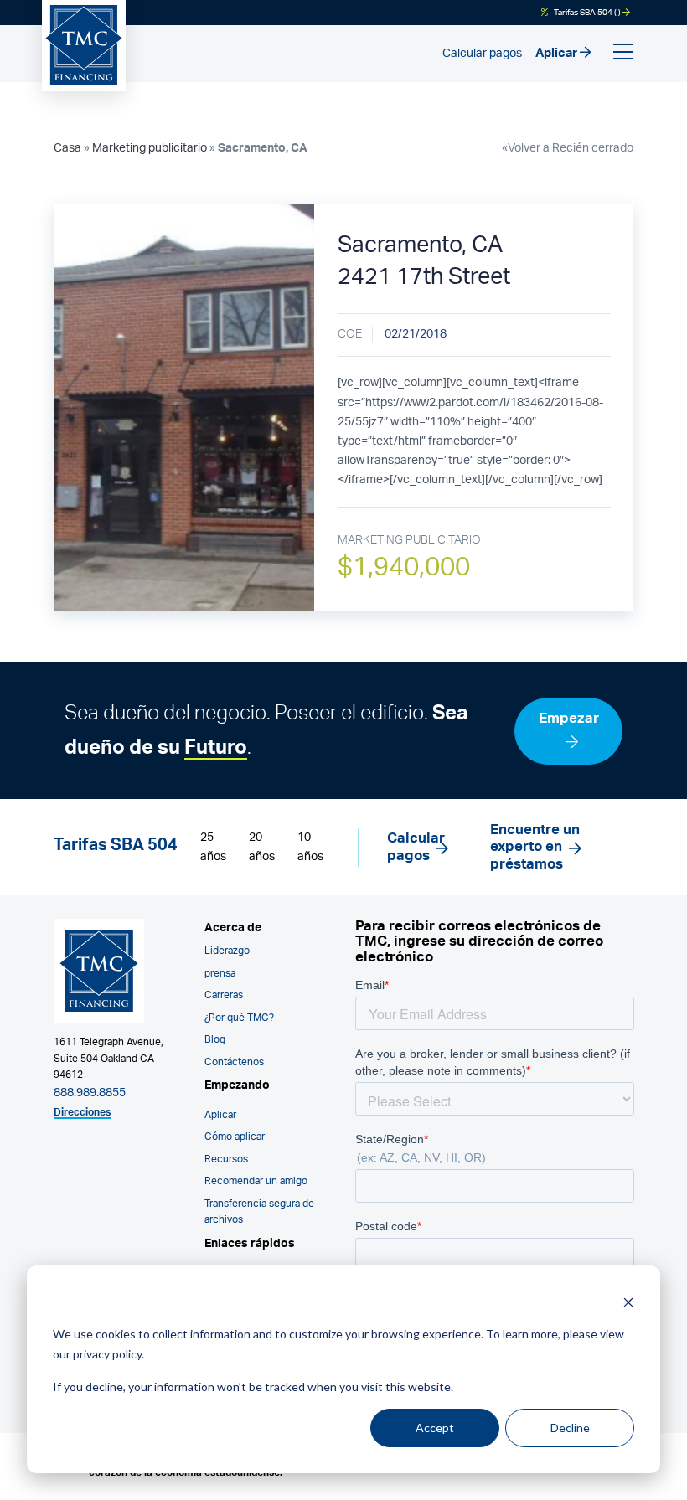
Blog (214, 1039)
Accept (435, 1427)
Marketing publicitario (149, 148)
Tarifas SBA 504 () (587, 12)
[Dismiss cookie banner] (628, 1301)
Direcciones (82, 1112)
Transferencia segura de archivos (259, 1212)
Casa (67, 148)
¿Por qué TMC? (239, 1018)
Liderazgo (227, 951)
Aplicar (557, 53)
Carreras (223, 995)
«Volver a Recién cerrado (567, 148)
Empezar (569, 718)
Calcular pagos (482, 53)
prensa (219, 973)
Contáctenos (234, 1062)
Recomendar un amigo (255, 1181)
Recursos (226, 1159)
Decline (570, 1427)
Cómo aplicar (234, 1137)
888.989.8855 (90, 1093)
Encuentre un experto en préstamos (535, 846)
